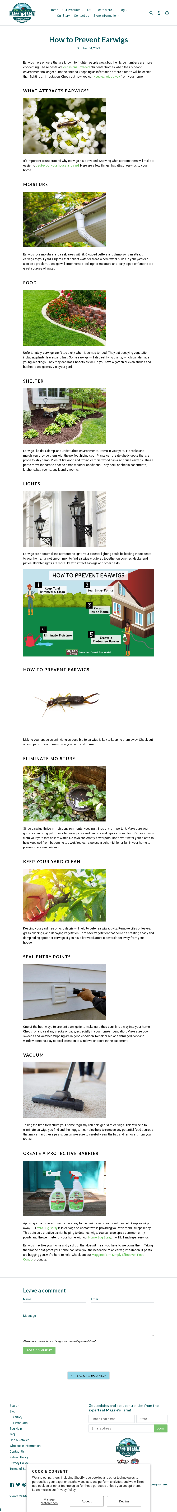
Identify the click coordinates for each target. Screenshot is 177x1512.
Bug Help (16, 1428)
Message (29, 1315)
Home (54, 10)
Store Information (105, 15)
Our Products (71, 10)
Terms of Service (21, 1468)
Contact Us (81, 15)
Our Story (63, 15)
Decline (124, 1501)
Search (14, 1405)
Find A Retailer (19, 1440)
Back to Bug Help (91, 1375)
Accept (87, 1501)
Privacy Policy (66, 1490)
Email (95, 1299)
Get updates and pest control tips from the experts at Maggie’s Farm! (123, 1407)
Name (27, 1299)
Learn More (105, 10)
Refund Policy (19, 1457)
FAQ (89, 10)
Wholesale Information (25, 1446)
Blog (122, 10)
